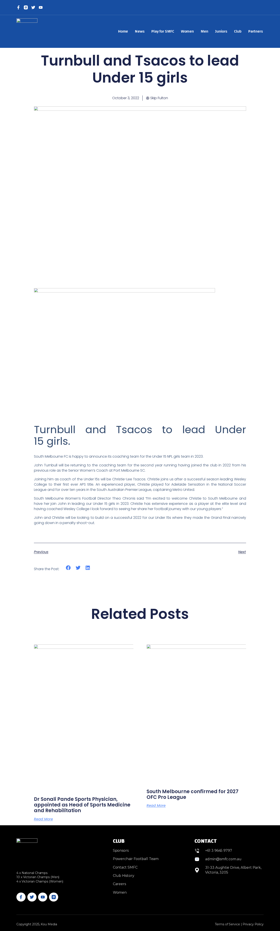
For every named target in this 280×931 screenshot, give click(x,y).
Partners (255, 31)
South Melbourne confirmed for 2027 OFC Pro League (192, 794)
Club (238, 31)
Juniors (221, 31)
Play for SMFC (162, 31)
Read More (43, 819)
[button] (68, 567)
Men (204, 31)
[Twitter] (33, 7)
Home (123, 31)
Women (187, 31)
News (140, 31)
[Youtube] (42, 897)
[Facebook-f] (18, 7)
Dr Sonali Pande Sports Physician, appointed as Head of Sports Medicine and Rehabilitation (82, 805)
